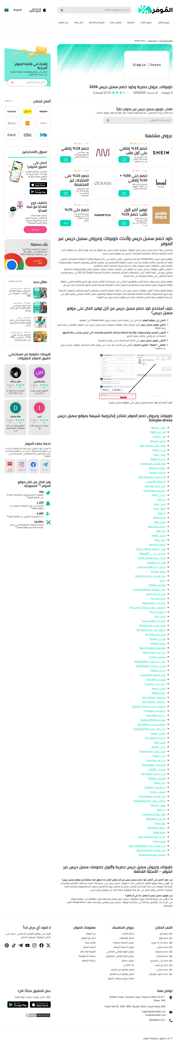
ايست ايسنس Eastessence (152, 751)
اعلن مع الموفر (88, 938)
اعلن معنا (78, 22)
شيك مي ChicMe (157, 769)
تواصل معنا (115, 22)
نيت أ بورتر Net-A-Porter (154, 652)
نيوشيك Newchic (157, 468)
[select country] (6, 10)
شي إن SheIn (159, 450)
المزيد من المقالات (15, 281)
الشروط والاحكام (96, 22)
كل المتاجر (8, 100)
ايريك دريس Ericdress (155, 684)
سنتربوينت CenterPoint (154, 490)
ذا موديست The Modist (154, 711)
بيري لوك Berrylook (156, 760)
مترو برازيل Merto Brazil (154, 603)
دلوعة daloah (159, 832)
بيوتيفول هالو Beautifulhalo (152, 855)
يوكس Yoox (160, 616)
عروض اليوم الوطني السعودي (120, 956)
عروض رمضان (128, 960)
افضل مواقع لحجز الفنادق (122, 974)
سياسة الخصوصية (87, 956)
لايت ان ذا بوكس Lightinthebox (151, 666)
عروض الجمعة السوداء (123, 942)
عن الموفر (63, 22)
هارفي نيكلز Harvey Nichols (152, 558)
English (17, 10)
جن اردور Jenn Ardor (156, 715)
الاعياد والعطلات (126, 938)
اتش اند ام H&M (158, 432)
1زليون (162, 580)
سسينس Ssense (157, 657)
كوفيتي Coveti (158, 733)
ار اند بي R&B (159, 495)
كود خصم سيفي (165, 947)
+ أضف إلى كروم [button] (37, 262)
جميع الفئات (146, 22)
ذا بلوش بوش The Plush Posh (151, 630)
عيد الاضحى (128, 965)
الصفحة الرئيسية (166, 40)
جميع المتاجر (164, 22)
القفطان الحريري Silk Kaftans (151, 724)
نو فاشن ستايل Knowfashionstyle (149, 801)
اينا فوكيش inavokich (155, 787)
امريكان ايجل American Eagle (151, 567)
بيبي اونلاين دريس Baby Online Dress (147, 846)
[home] (155, 10)
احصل (65, 223)
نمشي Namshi (158, 427)
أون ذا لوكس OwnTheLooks (152, 477)
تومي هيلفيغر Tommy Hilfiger (151, 549)
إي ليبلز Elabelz (158, 459)
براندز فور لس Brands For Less (150, 576)
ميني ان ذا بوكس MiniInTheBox (150, 661)
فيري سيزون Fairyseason (153, 774)
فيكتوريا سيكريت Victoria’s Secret (149, 706)
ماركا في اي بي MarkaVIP (152, 553)
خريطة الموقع (89, 960)
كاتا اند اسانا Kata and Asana (152, 837)
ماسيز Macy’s (159, 688)
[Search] (61, 10)
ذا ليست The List (157, 612)
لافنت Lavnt (160, 742)
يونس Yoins (160, 823)
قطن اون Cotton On (156, 594)
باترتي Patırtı (159, 756)
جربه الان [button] (35, 229)
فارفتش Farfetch (157, 472)
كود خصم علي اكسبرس (161, 960)
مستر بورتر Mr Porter (156, 634)
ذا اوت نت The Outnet (155, 738)
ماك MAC (161, 531)
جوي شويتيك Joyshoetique (152, 796)
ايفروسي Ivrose (158, 792)
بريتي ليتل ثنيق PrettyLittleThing (149, 729)
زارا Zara (162, 513)
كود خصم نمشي (165, 969)
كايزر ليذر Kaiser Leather (154, 621)
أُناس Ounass (159, 436)
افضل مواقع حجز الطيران (122, 969)
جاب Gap (161, 499)
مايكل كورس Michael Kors (152, 625)
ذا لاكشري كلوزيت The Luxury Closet (147, 607)
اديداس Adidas (158, 535)
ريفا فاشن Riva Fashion (154, 702)
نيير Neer (161, 810)
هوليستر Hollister (157, 585)
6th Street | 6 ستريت (156, 481)
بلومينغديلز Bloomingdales (153, 648)
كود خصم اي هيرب (164, 965)
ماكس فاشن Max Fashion (153, 445)
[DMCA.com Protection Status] (27, 1015)
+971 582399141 (157, 1020)
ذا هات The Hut (158, 598)
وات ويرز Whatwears (156, 819)
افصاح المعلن (89, 947)
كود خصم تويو (166, 938)
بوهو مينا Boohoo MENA (153, 720)
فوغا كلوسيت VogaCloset (153, 463)
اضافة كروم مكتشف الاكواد (121, 978)
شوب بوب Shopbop (156, 562)
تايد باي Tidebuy (158, 670)
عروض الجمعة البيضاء (123, 947)
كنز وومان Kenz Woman (154, 697)
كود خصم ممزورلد (164, 951)
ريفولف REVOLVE (156, 828)
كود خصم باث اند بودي (162, 942)
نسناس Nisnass (158, 441)
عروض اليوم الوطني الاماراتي (120, 951)
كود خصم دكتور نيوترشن (161, 974)
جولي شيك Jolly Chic (155, 486)
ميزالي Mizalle (158, 747)
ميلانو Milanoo (159, 693)
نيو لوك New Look (157, 526)
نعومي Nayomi (158, 805)
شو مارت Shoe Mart (156, 679)
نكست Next (160, 522)
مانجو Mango (159, 517)
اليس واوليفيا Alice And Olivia (151, 850)
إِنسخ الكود (124, 159)
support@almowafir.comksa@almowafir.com (154, 1013)
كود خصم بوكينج (164, 956)
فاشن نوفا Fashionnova (154, 814)
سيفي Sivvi (160, 454)
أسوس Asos (159, 508)
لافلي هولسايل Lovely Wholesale (149, 589)
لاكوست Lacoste (157, 544)
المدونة (130, 22)
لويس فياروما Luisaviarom (153, 675)
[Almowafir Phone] (171, 1021)
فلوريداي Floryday (157, 778)
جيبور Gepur (160, 783)
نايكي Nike (160, 540)
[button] (43, 112)
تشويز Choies (159, 841)
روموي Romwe (158, 571)
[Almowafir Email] (171, 1013)
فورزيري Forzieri (158, 639)
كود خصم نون (166, 933)
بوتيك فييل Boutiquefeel (154, 765)
